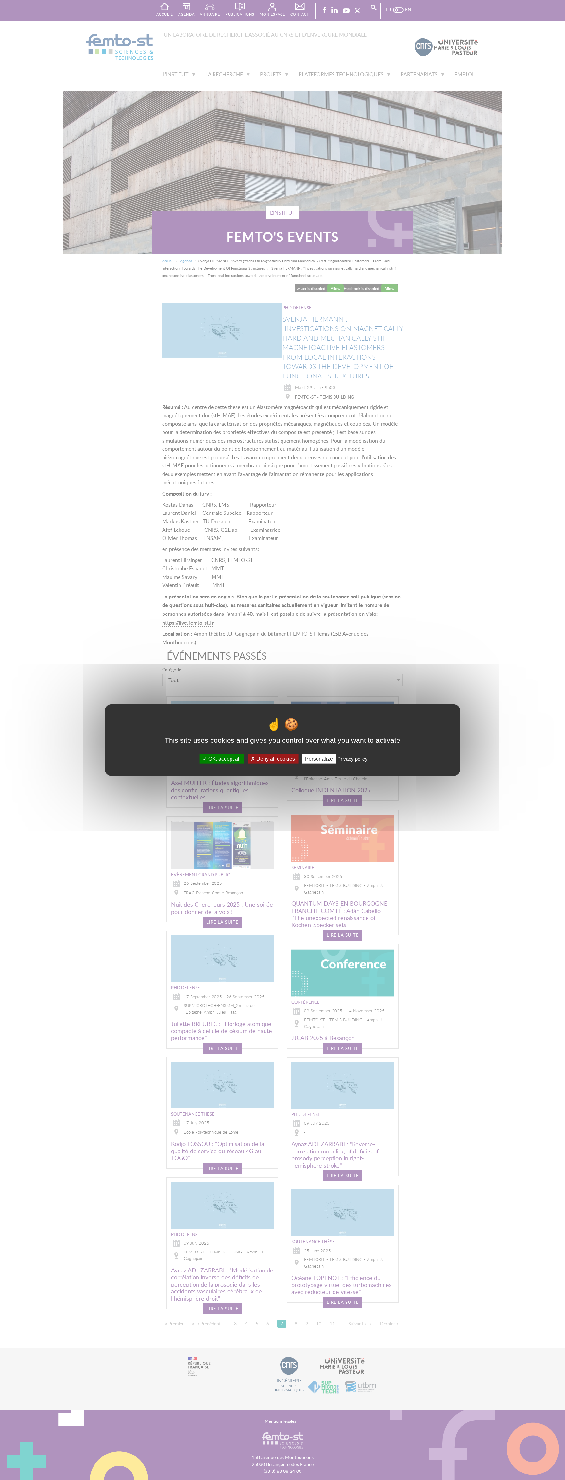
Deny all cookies (275, 758)
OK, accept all (224, 758)
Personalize (319, 758)
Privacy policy (352, 758)
